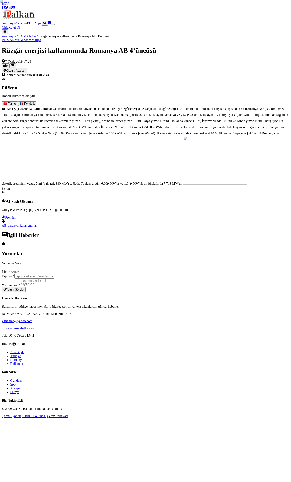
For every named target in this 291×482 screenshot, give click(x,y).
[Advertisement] (145, 450)
